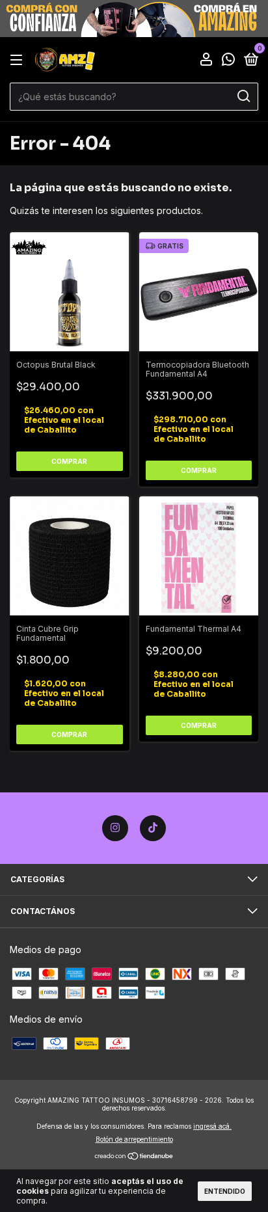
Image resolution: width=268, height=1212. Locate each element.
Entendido (224, 1191)
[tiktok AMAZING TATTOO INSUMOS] (153, 828)
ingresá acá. (212, 1126)
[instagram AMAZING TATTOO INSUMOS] (115, 828)
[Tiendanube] (134, 1157)
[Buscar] (243, 96)
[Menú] (18, 60)
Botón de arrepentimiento (134, 1139)
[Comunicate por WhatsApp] (228, 60)
